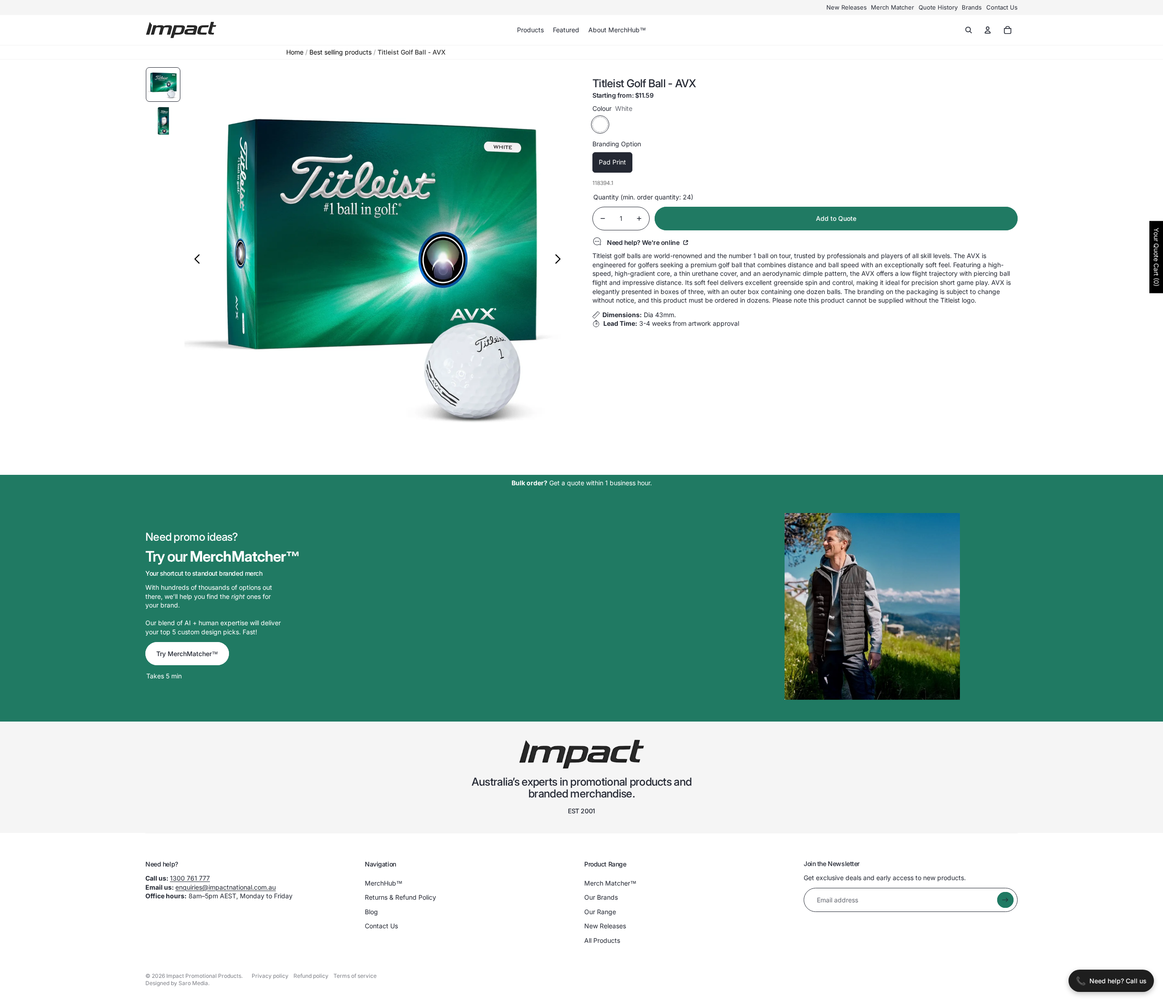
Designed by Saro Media (176, 983)
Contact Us (1002, 7)
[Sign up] (1005, 900)
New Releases (846, 7)
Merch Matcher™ (610, 883)
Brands (972, 7)
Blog (371, 912)
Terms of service (355, 975)
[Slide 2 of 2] (163, 121)
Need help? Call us (1111, 981)
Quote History (938, 7)
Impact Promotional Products (203, 975)
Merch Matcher (892, 7)
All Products (602, 940)
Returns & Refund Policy (400, 897)
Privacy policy (270, 975)
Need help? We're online (644, 242)
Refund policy (310, 975)
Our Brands (601, 897)
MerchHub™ (384, 883)
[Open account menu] (988, 30)
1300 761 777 (190, 878)
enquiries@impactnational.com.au (225, 887)
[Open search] (969, 30)
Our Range (600, 912)
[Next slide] (560, 260)
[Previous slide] (194, 260)
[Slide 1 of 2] (163, 84)
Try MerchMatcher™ (187, 653)
